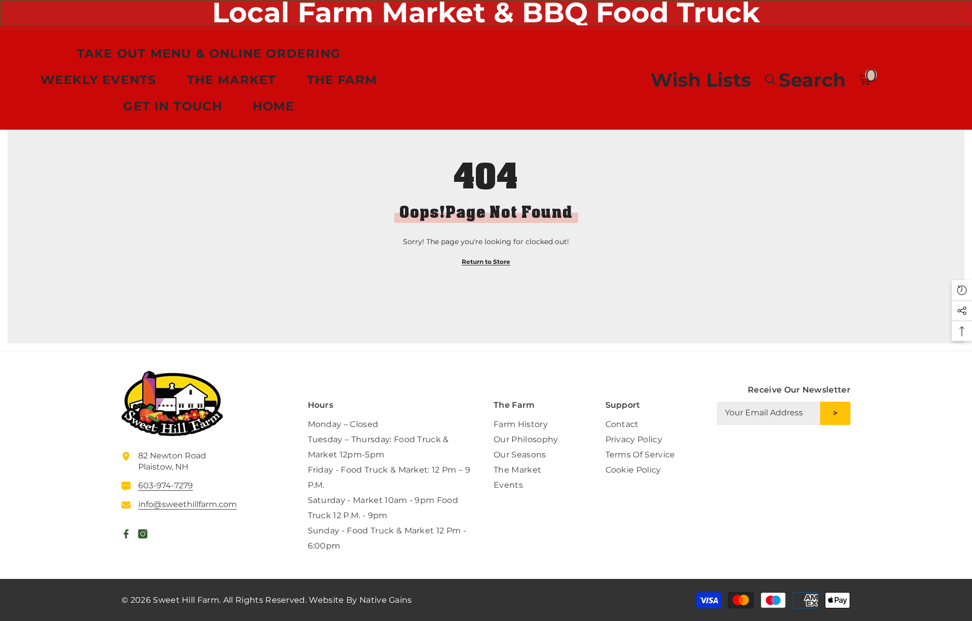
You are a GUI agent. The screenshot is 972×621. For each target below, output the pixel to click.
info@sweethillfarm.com (187, 504)
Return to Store (486, 261)
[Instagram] (842, 451)
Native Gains (385, 600)
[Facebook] (819, 451)
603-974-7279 (165, 485)
